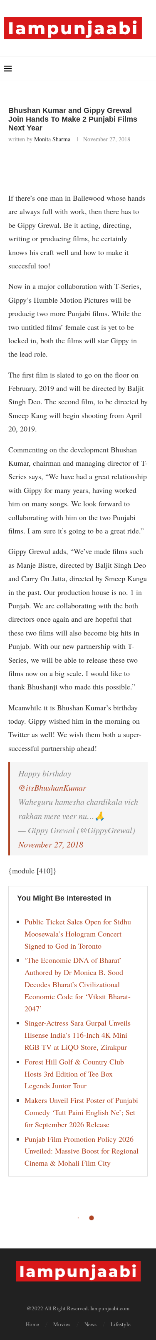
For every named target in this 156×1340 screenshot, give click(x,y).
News (90, 1324)
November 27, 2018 (50, 844)
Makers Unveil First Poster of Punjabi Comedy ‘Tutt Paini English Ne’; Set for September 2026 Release (81, 1112)
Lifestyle (121, 1324)
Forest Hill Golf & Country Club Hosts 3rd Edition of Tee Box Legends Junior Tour (74, 1074)
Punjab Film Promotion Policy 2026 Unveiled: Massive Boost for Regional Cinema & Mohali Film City (82, 1151)
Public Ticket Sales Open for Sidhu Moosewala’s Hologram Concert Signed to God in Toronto (78, 933)
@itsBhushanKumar (52, 787)
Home (32, 1324)
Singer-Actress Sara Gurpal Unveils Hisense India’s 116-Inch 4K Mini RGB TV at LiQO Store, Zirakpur (78, 1035)
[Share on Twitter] (76, 165)
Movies (61, 1324)
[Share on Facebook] (58, 165)
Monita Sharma (52, 139)
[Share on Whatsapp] (94, 165)
